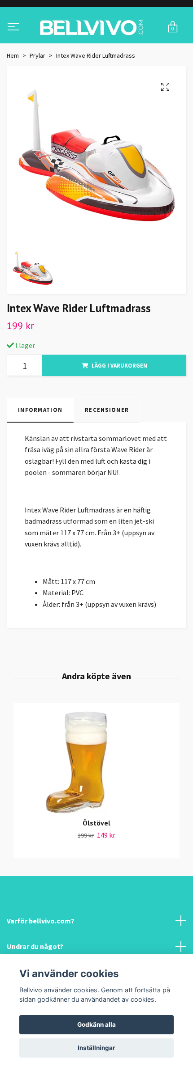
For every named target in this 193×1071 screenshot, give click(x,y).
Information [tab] (40, 446)
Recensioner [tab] (107, 446)
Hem (13, 92)
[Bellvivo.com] (96, 46)
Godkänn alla (96, 1024)
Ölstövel (96, 859)
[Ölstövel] (96, 799)
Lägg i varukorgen (119, 402)
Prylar (37, 92)
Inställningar (96, 1047)
